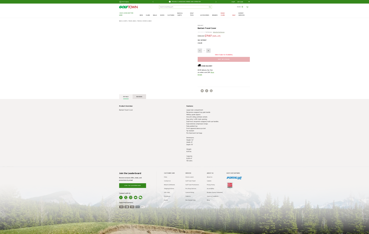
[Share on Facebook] (206, 90)
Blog (208, 200)
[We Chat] (140, 197)
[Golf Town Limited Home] (128, 7)
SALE (233, 15)
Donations (167, 196)
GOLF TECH (192, 14)
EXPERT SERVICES (242, 14)
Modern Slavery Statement (215, 192)
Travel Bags (132, 21)
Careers (209, 181)
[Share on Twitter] (211, 90)
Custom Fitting (189, 192)
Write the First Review (218, 32)
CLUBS (148, 15)
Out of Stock (224, 59)
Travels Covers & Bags (144, 21)
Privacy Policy (211, 185)
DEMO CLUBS (223, 14)
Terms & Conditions (212, 196)
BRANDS (215, 15)
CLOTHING (170, 15)
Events (166, 200)
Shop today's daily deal (184, 1)
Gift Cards (240, 2)
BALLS (155, 15)
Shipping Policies (169, 189)
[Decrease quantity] (200, 50)
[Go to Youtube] (135, 197)
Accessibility (210, 189)
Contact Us (167, 181)
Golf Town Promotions (192, 185)
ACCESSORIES (204, 15)
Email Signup (125, 2)
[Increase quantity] (208, 50)
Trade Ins (188, 196)
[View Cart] (247, 7)
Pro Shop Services (190, 189)
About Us (209, 177)
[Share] (202, 90)
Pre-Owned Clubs (190, 200)
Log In (233, 2)
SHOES (162, 15)
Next (216, 2)
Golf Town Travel (190, 181)
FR (249, 1)
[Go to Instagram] (130, 197)
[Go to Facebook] (121, 197)
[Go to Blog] (145, 197)
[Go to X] (126, 197)
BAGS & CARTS (179, 14)
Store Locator (189, 177)
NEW (141, 15)
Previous (152, 2)
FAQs (165, 177)
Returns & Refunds (169, 185)
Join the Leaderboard (132, 186)
